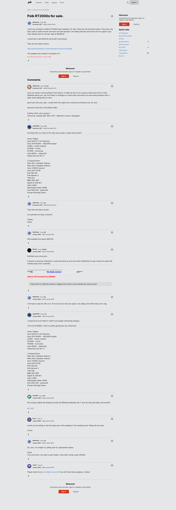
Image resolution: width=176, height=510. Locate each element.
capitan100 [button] (36, 126)
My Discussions (124, 44)
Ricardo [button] (35, 249)
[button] (112, 16)
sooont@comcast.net (50, 472)
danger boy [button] (36, 86)
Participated (123, 50)
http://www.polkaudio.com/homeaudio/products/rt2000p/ (49, 49)
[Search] (128, 2)
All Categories (123, 33)
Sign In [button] (63, 76)
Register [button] (76, 76)
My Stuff (30, 408)
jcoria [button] (34, 418)
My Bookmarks (134, 41)
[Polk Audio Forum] (30, 2)
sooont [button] (35, 465)
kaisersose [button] (36, 22)
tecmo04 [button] (35, 395)
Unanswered (134, 53)
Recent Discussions (125, 36)
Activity (121, 39)
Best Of (121, 56)
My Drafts (134, 47)
